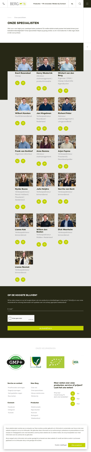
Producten (37, 4)
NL (72, 4)
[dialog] (45, 437)
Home (9, 17)
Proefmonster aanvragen (16, 387)
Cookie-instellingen (61, 445)
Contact (63, 4)
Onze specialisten (37, 390)
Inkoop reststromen (37, 393)
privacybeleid (70, 432)
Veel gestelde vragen (15, 393)
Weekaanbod (35, 418)
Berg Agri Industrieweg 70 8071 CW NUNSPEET (60, 395)
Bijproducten (35, 410)
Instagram (11, 410)
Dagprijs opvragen (14, 390)
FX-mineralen (47, 4)
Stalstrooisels (35, 407)
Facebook (11, 407)
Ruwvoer (34, 412)
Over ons (34, 387)
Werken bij (55, 4)
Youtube (11, 412)
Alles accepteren (76, 445)
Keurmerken (12, 396)
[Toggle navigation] (87, 4)
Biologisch (34, 415)
